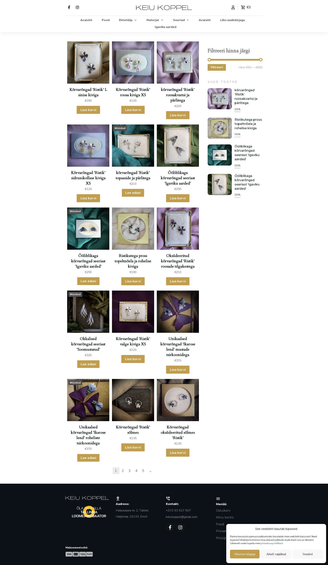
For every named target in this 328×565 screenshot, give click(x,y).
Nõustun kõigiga (244, 554)
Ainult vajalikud (276, 554)
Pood (220, 524)
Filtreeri (217, 67)
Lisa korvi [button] (88, 110)
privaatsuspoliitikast (272, 543)
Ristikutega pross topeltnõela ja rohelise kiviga (248, 124)
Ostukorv (223, 510)
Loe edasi (133, 192)
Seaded (308, 554)
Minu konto (225, 517)
